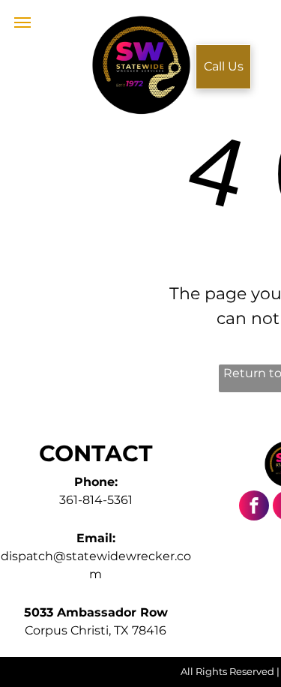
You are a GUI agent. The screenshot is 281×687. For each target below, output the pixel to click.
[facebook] (254, 507)
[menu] (22, 23)
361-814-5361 (96, 500)
